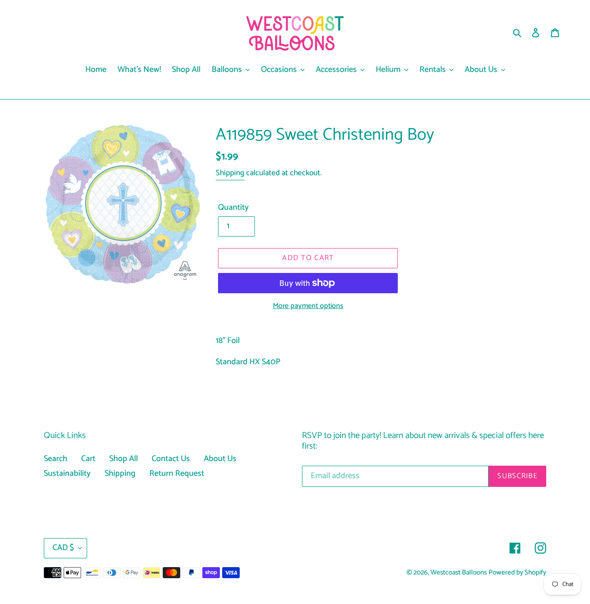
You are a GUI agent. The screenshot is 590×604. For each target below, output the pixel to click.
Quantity (233, 207)
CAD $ (63, 548)
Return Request (176, 473)
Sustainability (67, 473)
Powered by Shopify (517, 572)
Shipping (230, 172)
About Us (220, 459)
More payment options (308, 306)
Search (55, 459)
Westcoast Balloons (459, 572)
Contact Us (171, 459)
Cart (88, 459)
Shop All (123, 459)
